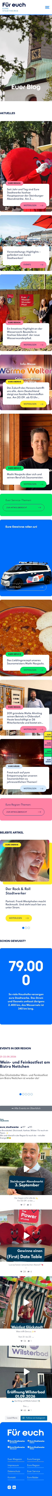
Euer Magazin (15, 1459)
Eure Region (33, 1465)
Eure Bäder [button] (48, 761)
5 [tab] (32, 1094)
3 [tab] (29, 928)
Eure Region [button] (48, 744)
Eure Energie (33, 1459)
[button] (14, 7)
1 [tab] (23, 928)
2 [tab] (26, 928)
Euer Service (33, 1471)
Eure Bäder (32, 1477)
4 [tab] (29, 1094)
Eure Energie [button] (48, 736)
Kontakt (12, 1477)
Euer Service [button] (48, 752)
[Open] (26, 1169)
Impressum (13, 1465)
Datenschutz (14, 1471)
